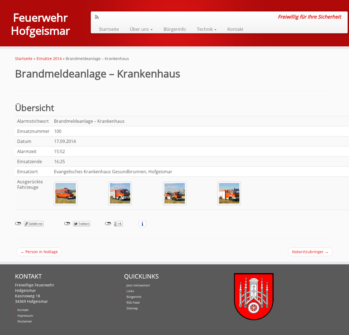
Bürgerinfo (175, 29)
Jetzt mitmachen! (138, 285)
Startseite (109, 29)
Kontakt (235, 29)
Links (130, 291)
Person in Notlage (39, 251)
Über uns (140, 29)
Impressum (25, 315)
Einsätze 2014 (49, 58)
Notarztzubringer (310, 251)
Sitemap (132, 308)
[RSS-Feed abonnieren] (98, 17)
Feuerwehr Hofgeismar (40, 24)
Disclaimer (24, 321)
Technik (205, 29)
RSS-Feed (133, 302)
